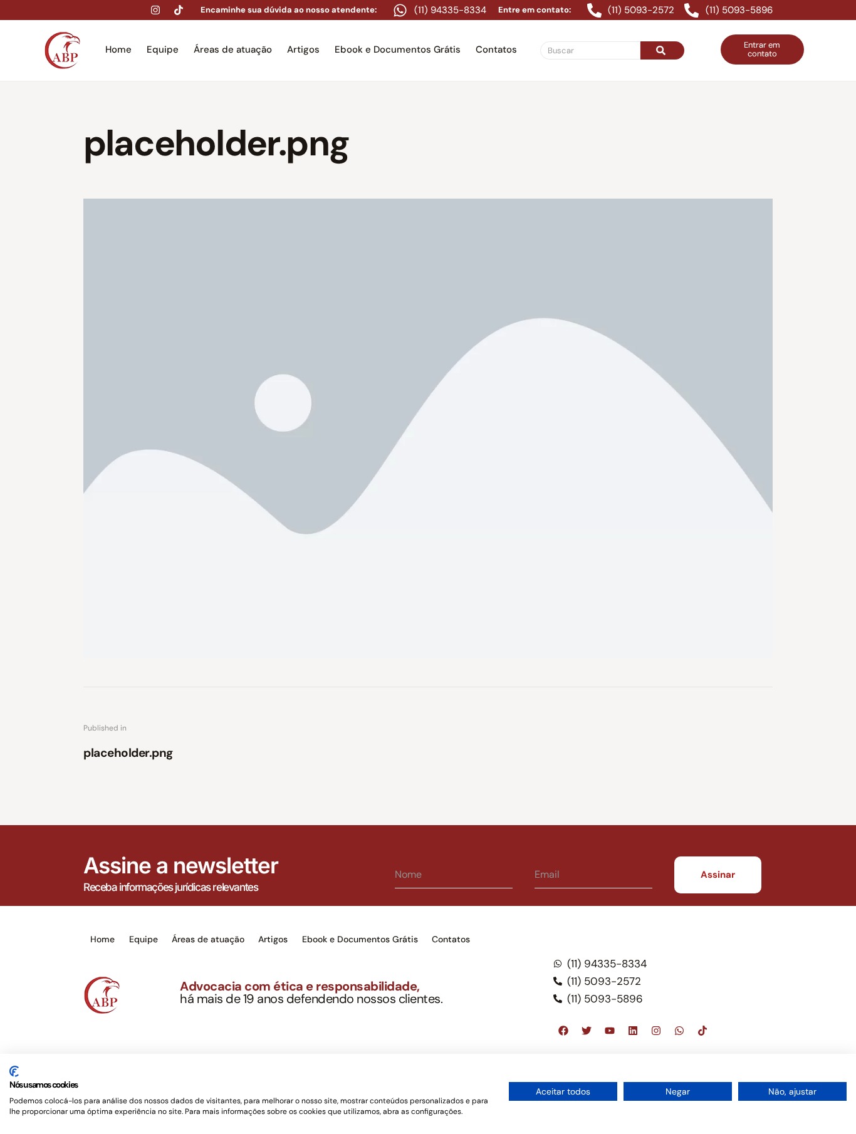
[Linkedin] (633, 1031)
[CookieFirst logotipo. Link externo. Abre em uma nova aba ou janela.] (14, 1071)
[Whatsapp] (679, 1031)
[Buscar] (662, 50)
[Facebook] (563, 1031)
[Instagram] (155, 10)
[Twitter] (587, 1031)
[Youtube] (610, 1031)
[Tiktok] (179, 10)
